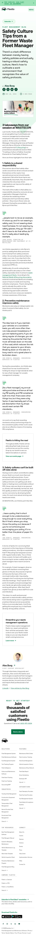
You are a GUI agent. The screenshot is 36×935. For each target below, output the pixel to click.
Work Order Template (7, 853)
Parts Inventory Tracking (25, 757)
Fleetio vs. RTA (6, 883)
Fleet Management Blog (14, 27)
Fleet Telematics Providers (26, 791)
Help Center (22, 853)
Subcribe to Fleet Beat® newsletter (15, 899)
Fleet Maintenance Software (9, 757)
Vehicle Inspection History (26, 764)
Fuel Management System (8, 760)
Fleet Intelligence (6, 768)
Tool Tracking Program (8, 764)
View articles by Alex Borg (20, 688)
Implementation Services (25, 857)
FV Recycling (20, 147)
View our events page (13, 456)
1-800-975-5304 (26, 723)
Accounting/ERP (6, 784)
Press (20, 850)
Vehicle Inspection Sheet (8, 857)
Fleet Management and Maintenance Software (14, 930)
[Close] (33, 3)
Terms (3, 933)
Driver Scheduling (24, 775)
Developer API (23, 778)
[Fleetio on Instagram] (7, 923)
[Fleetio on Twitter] (11, 923)
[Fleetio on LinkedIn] (15, 923)
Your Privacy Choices (20, 933)
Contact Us (22, 864)
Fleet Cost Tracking (7, 781)
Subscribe (8, 21)
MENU (31, 9)
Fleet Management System (9, 753)
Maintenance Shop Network (26, 768)
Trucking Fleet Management (9, 794)
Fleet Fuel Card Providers (25, 795)
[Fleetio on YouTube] (19, 923)
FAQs (20, 861)
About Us (21, 832)
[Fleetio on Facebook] (3, 923)
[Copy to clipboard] (16, 89)
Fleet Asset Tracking (7, 777)
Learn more (10, 640)
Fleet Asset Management (25, 760)
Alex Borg (10, 86)
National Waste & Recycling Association (16, 277)
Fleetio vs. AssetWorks (8, 886)
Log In (29, 933)
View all (4, 821)
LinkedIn (5, 688)
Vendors (21, 843)
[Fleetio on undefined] (4, 89)
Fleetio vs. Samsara (7, 879)
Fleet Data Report (23, 771)
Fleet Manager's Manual (8, 838)
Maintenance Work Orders (26, 753)
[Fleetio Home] (8, 10)
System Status (10, 933)
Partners (21, 839)
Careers (21, 835)
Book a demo (18, 732)
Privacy (30, 930)
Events (21, 846)
